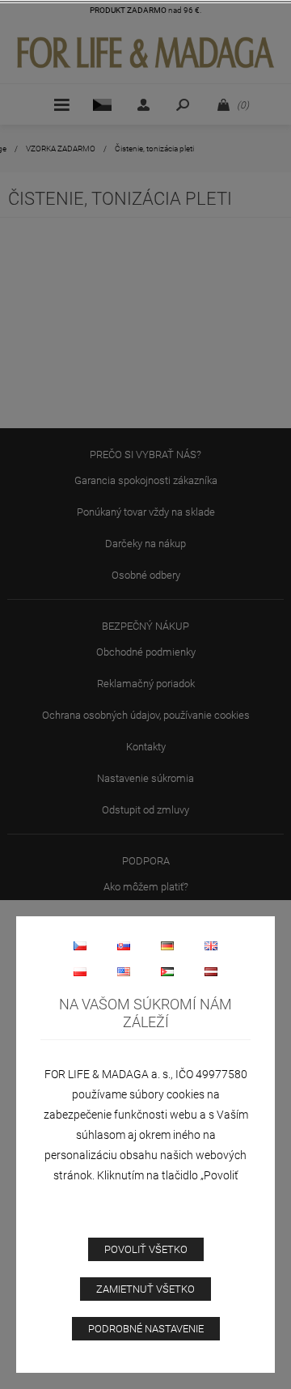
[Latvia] (211, 971)
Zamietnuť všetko (145, 1289)
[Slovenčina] (124, 945)
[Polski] (80, 971)
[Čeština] (80, 945)
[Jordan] (167, 971)
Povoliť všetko (146, 1249)
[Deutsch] (167, 945)
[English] (211, 945)
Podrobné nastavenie (146, 1329)
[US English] (124, 971)
